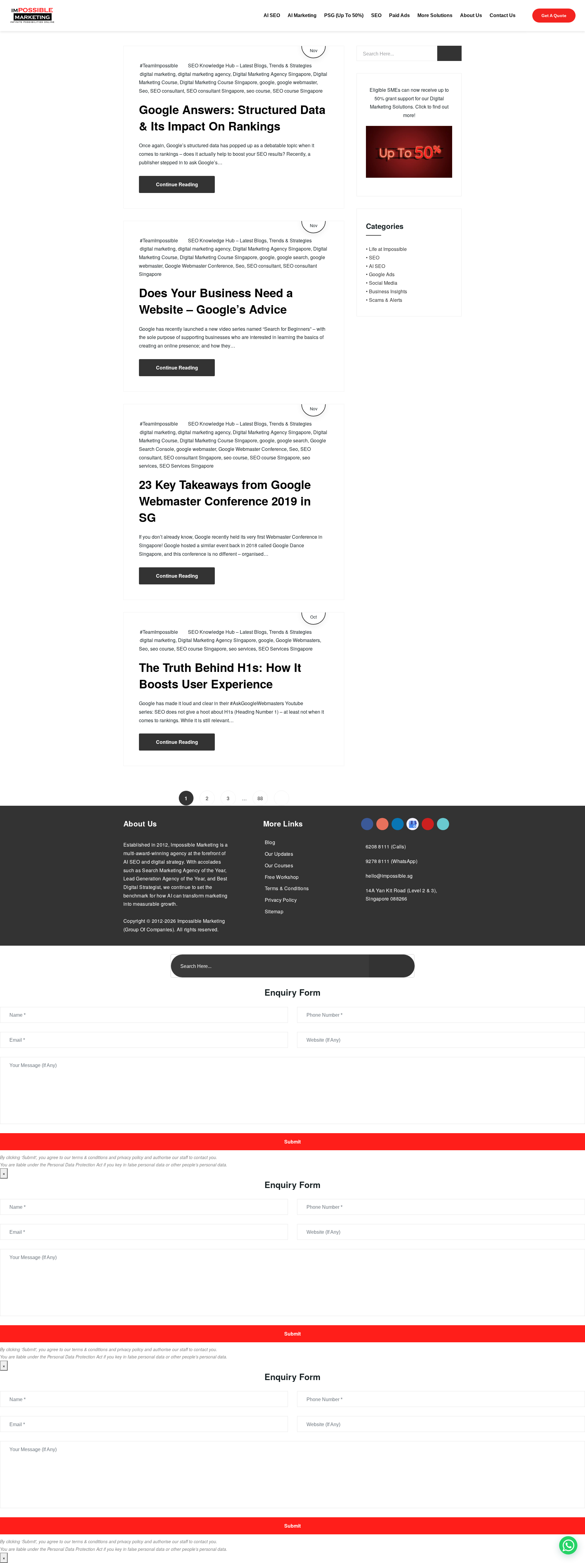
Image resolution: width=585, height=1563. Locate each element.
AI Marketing (302, 15)
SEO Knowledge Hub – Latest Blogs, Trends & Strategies (250, 65)
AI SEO (272, 15)
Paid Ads (399, 15)
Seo (143, 90)
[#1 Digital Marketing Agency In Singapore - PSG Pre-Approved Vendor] (367, 824)
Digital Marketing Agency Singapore (272, 73)
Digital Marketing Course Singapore (218, 82)
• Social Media (381, 282)
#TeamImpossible (159, 65)
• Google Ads (380, 274)
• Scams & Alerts (384, 299)
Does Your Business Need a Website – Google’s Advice (216, 300)
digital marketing (158, 73)
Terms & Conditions (287, 888)
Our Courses (279, 865)
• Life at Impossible (386, 248)
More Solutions (434, 15)
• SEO (372, 257)
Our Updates (279, 853)
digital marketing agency (204, 73)
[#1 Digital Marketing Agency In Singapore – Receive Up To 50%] (568, 1545)
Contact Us (503, 15)
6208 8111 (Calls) (386, 846)
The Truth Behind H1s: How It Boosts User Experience (220, 675)
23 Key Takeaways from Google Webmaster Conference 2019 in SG (225, 501)
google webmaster (297, 82)
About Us (471, 15)
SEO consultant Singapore (215, 90)
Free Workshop (282, 876)
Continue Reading (177, 184)
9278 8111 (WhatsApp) (391, 861)
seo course (258, 90)
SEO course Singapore (298, 90)
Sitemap (274, 911)
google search (292, 257)
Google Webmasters (298, 640)
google (267, 82)
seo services (242, 648)
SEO (376, 15)
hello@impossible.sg (389, 875)
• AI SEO (375, 265)
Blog (270, 842)
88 (260, 798)
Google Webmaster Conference (199, 265)
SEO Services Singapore (186, 465)
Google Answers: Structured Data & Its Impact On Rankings (232, 117)
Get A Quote (553, 15)
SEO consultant (167, 90)
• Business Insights (386, 291)
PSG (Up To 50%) (343, 15)
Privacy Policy (281, 899)
